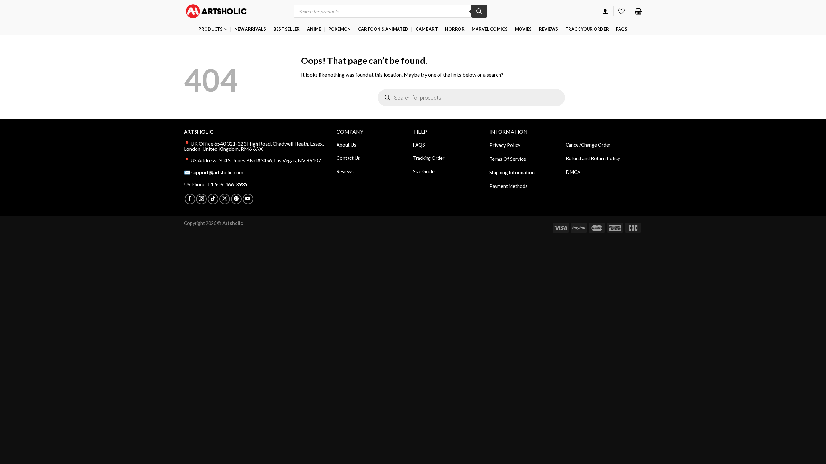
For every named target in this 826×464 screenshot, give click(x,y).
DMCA (573, 172)
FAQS (419, 145)
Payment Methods (508, 186)
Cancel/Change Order (588, 145)
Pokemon (339, 29)
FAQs (621, 29)
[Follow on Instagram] (201, 199)
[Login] (605, 11)
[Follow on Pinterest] (236, 199)
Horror (455, 29)
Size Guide (424, 171)
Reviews (548, 29)
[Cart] (638, 11)
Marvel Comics (490, 29)
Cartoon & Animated (383, 29)
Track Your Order (587, 29)
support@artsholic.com (217, 172)
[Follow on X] (224, 199)
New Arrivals (250, 29)
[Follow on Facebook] (190, 199)
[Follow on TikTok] (213, 199)
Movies (523, 29)
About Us (346, 145)
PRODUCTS (210, 29)
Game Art (427, 29)
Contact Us (348, 158)
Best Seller (286, 29)
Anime (314, 29)
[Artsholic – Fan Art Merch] (216, 11)
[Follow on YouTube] (248, 199)
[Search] (479, 11)
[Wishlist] (621, 11)
